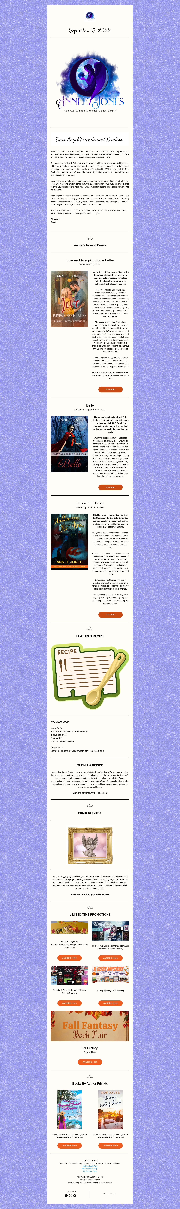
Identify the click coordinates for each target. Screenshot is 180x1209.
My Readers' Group (89, 1169)
